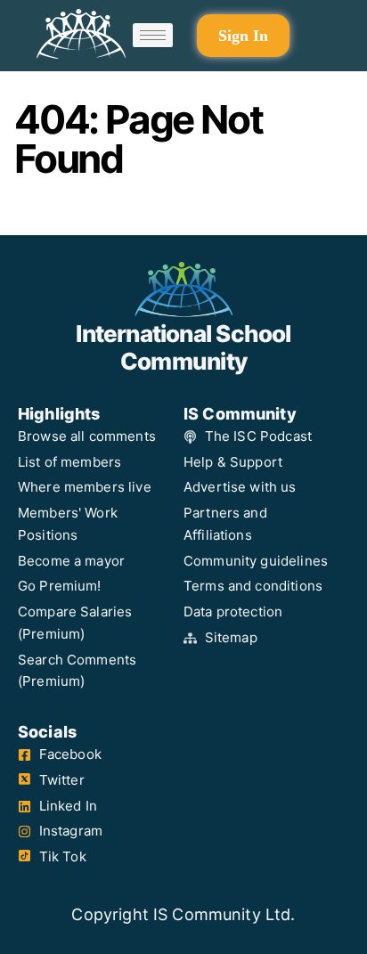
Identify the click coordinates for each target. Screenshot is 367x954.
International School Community (183, 347)
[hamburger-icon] (153, 35)
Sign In (243, 36)
